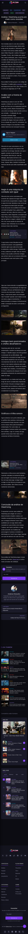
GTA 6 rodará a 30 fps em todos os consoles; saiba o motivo (17, 782)
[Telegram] (15, 931)
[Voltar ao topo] (24, 926)
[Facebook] (12, 931)
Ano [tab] (22, 774)
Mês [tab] (17, 774)
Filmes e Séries (5, 900)
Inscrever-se (14, 578)
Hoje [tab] (5, 774)
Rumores (3, 897)
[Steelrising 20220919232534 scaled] (7, 314)
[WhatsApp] (5, 931)
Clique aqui (15, 559)
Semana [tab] (11, 774)
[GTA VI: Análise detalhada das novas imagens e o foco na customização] (8, 804)
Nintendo (18, 873)
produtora (19, 84)
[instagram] (6, 855)
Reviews (6, 12)
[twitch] (21, 855)
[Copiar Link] (23, 931)
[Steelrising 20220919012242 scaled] (20, 314)
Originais (3, 870)
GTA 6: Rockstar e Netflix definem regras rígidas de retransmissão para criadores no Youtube (17, 798)
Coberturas (4, 894)
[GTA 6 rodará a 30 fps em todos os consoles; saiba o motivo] (8, 780)
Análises (5, 10)
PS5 (24, 10)
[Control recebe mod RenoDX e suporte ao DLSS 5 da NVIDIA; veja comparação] (8, 788)
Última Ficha (9, 926)
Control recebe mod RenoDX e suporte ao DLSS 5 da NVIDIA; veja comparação (18, 790)
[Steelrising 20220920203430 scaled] (14, 327)
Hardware (3, 889)
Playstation (17, 10)
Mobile (17, 879)
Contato (18, 889)
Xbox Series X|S (20, 12)
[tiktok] (14, 855)
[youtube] (10, 855)
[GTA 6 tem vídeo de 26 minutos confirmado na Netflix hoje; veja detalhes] (8, 812)
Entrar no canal (14, 139)
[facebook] (17, 855)
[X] (8, 931)
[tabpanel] (14, 797)
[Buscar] (25, 2)
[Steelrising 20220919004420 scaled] (7, 495)
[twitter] (2, 855)
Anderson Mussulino (12, 22)
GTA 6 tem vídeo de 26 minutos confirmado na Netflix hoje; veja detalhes (17, 814)
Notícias (3, 873)
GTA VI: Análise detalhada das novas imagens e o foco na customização (18, 806)
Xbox (12, 12)
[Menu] (2, 2)
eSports (3, 891)
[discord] (25, 855)
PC (11, 10)
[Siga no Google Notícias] (19, 931)
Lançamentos (4, 876)
